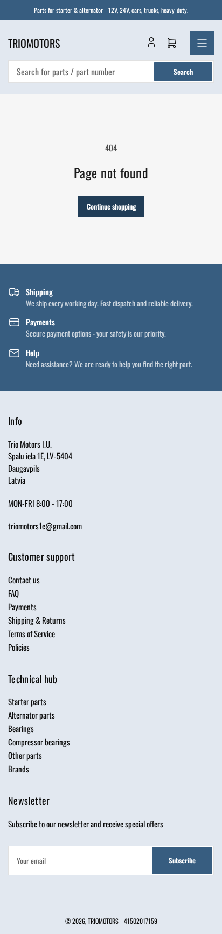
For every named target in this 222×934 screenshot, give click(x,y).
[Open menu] (202, 43)
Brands (18, 769)
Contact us (24, 580)
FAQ (13, 593)
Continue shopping (111, 206)
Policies (19, 647)
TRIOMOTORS (103, 920)
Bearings (21, 728)
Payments (22, 606)
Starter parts (27, 701)
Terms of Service (31, 633)
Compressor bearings (39, 742)
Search (183, 71)
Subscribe (182, 860)
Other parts (25, 755)
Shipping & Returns (37, 620)
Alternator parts (31, 715)
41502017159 (140, 920)
